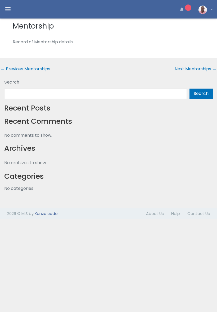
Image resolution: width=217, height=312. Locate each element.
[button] (184, 9)
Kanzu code (46, 213)
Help (175, 213)
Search (11, 82)
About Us (155, 213)
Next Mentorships (195, 69)
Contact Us (198, 213)
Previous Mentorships (25, 69)
